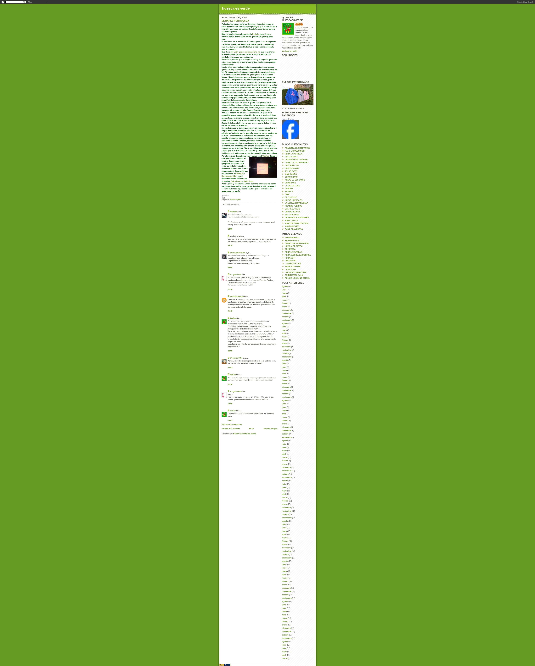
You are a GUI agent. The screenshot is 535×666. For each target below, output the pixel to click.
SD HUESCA (290, 249)
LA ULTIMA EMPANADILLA (296, 203)
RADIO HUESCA (292, 240)
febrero (285, 303)
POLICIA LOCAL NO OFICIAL (297, 278)
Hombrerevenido (229, 176)
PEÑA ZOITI (290, 258)
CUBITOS (289, 188)
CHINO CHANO (291, 177)
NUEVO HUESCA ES (293, 200)
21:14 (230, 289)
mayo (284, 293)
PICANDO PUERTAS (293, 206)
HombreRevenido (237, 253)
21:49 (230, 311)
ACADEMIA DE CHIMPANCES (297, 148)
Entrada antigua (270, 429)
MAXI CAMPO (291, 174)
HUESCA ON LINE (292, 267)
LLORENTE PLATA (293, 264)
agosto (285, 286)
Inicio (251, 429)
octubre (285, 317)
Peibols (255, 34)
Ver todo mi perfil (289, 51)
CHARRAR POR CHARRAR (296, 160)
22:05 (230, 351)
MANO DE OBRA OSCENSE (297, 223)
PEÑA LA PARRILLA (293, 154)
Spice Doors (236, 181)
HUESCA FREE (291, 157)
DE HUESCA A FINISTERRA (297, 217)
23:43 (230, 368)
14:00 (230, 229)
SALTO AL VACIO (292, 209)
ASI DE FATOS (291, 171)
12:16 (230, 384)
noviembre (286, 313)
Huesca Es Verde (288, 119)
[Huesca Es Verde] (297, 129)
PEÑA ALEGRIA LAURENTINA (298, 255)
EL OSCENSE (291, 197)
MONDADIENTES (292, 226)
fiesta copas (235, 200)
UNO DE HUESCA (292, 212)
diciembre (286, 310)
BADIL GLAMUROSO (294, 229)
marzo (284, 300)
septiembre (287, 320)
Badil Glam (248, 181)
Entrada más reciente (231, 429)
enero (284, 307)
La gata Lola (235, 275)
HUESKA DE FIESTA (293, 246)
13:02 (230, 420)
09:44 (230, 267)
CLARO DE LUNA (292, 186)
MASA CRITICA (291, 220)
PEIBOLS (289, 191)
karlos (233, 318)
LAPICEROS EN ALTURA (295, 272)
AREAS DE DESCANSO (295, 180)
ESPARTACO (290, 183)
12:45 (230, 404)
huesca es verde (236, 8)
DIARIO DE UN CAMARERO (296, 162)
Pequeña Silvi (236, 358)
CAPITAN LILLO (292, 165)
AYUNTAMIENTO (292, 238)
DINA (287, 194)
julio (284, 327)
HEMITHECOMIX (292, 168)
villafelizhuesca (237, 296)
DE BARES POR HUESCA (235, 21)
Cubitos (265, 156)
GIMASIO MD (290, 261)
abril (284, 297)
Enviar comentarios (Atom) (244, 434)
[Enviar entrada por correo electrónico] (249, 198)
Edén (236, 52)
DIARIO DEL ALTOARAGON (296, 243)
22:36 (230, 246)
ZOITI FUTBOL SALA (294, 275)
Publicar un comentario (232, 424)
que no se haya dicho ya (249, 52)
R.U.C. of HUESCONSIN (295, 151)
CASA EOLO (290, 269)
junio (284, 290)
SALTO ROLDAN (292, 215)
